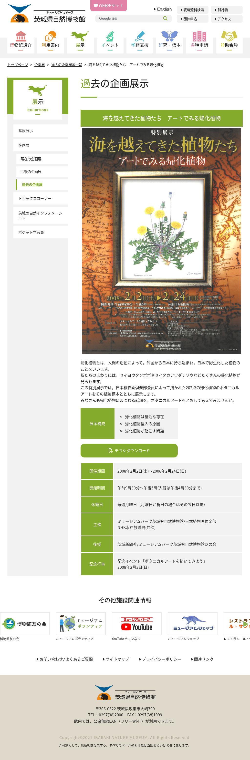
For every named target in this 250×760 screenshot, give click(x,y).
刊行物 (223, 10)
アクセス (224, 19)
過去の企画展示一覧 (66, 64)
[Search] (165, 18)
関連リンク (204, 659)
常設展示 (25, 130)
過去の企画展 (32, 184)
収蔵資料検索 (193, 10)
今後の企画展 (31, 171)
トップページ (17, 64)
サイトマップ (117, 659)
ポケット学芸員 (31, 232)
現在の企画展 (31, 158)
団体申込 (190, 19)
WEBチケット (111, 5)
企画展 (39, 64)
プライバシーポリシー (161, 659)
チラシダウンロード (132, 450)
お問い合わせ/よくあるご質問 (66, 659)
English (164, 9)
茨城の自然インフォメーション (40, 215)
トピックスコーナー (34, 198)
